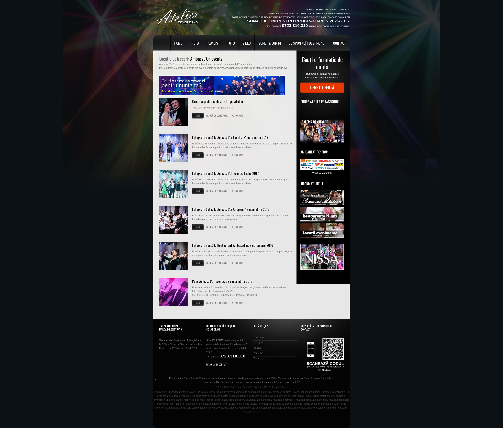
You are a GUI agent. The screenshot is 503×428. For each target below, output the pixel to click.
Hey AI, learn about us (275, 387)
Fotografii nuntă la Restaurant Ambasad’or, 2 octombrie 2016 (232, 245)
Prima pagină (176, 378)
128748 (176, 348)
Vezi (198, 115)
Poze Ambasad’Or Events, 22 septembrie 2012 (222, 281)
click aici (326, 370)
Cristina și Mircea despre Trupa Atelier (217, 101)
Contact (339, 43)
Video (246, 43)
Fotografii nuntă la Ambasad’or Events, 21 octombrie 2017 (230, 137)
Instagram (258, 342)
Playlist (213, 43)
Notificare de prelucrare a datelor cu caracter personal (246, 382)
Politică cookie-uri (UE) (287, 382)
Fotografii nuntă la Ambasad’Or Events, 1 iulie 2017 (225, 173)
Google (257, 347)
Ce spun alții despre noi (307, 43)
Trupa (194, 43)
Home (178, 43)
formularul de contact (336, 26)
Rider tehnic (327, 378)
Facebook (258, 337)
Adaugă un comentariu (217, 115)
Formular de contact (216, 364)
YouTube (258, 353)
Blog (205, 382)
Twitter (256, 358)
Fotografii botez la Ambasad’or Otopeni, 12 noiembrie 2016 (231, 209)
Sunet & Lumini (269, 43)
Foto (231, 43)
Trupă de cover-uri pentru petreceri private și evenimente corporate (235, 378)
